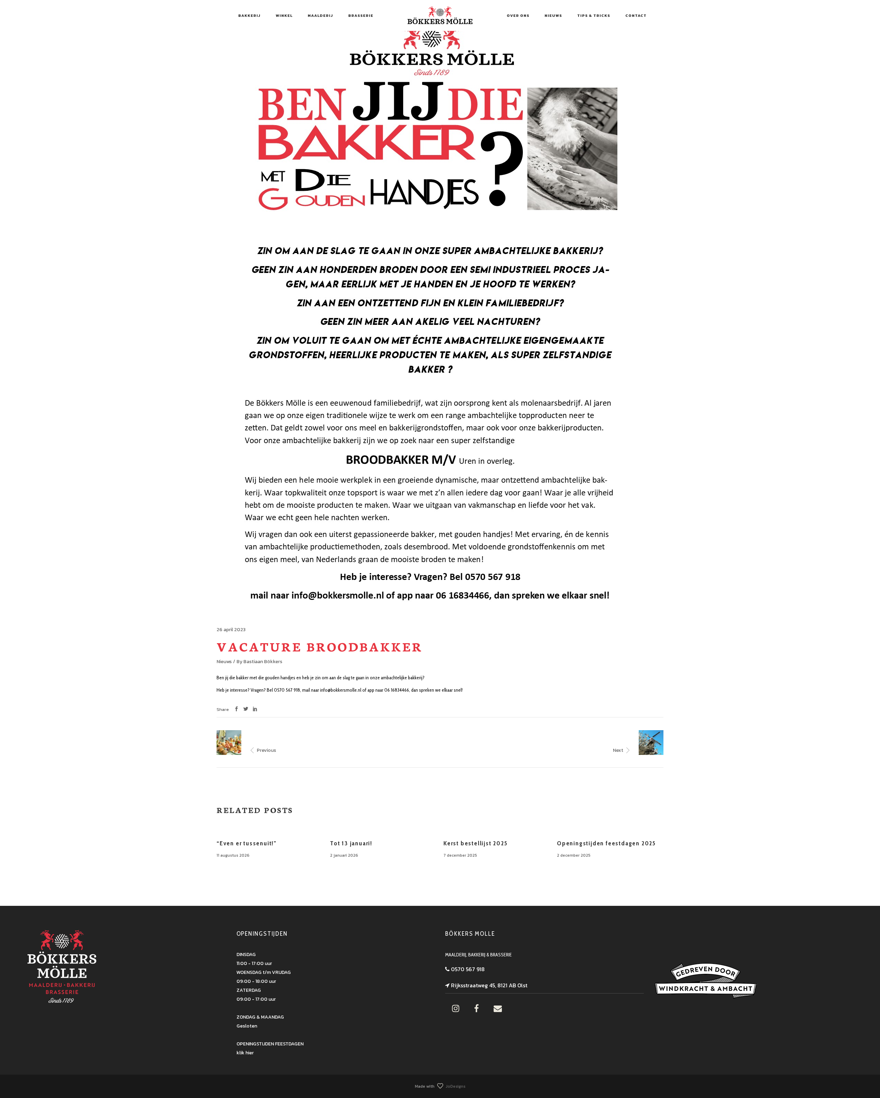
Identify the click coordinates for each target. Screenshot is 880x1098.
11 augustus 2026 (233, 855)
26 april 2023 (231, 629)
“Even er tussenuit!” (247, 843)
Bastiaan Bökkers (262, 661)
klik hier (245, 1052)
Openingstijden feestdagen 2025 (606, 843)
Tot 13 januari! (351, 843)
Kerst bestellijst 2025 (475, 843)
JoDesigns (455, 1086)
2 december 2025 (574, 855)
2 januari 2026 (344, 855)
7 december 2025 (460, 855)
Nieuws (224, 661)
